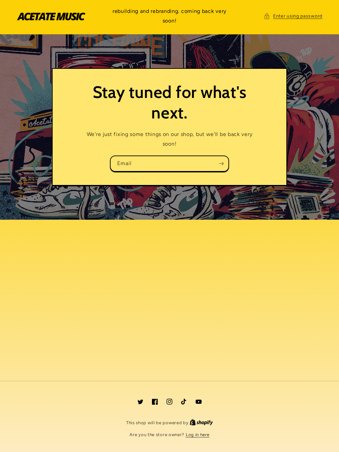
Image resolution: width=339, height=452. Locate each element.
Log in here (198, 434)
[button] (293, 16)
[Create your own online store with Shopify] (201, 422)
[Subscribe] (221, 164)
